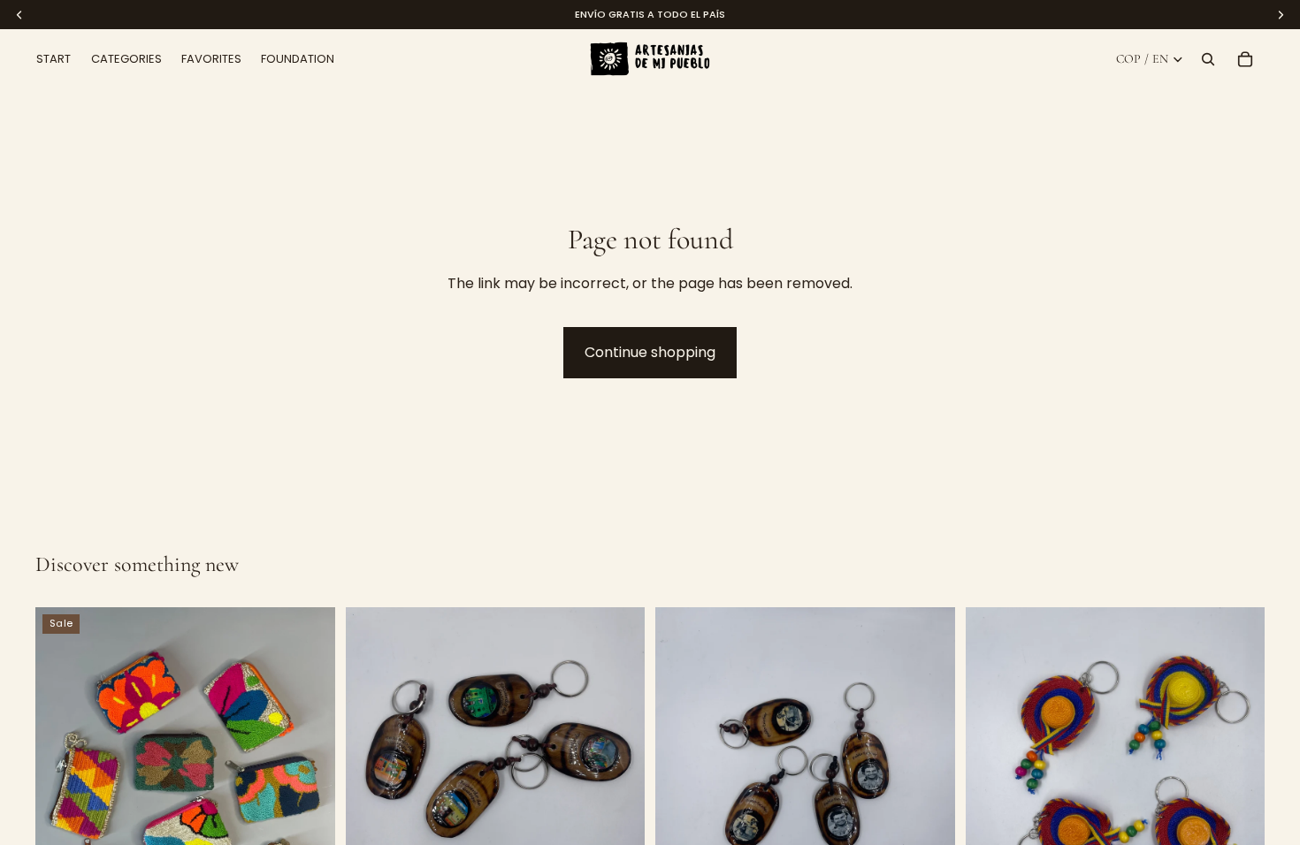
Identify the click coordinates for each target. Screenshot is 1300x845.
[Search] (1208, 59)
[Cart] (1245, 59)
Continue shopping (650, 352)
